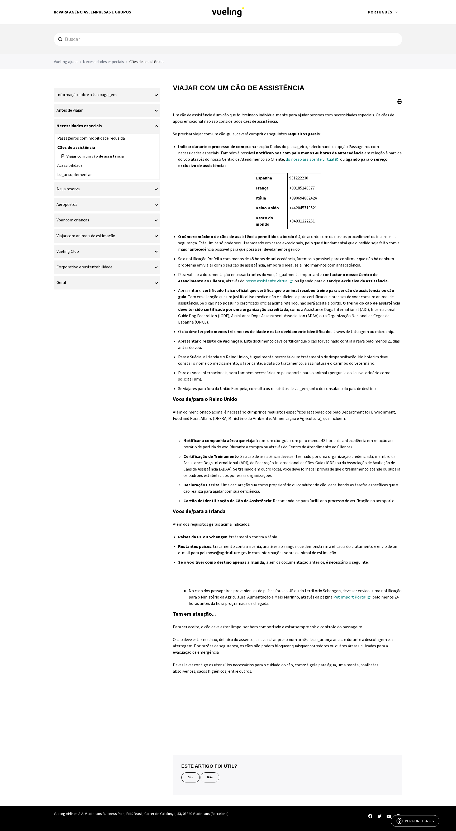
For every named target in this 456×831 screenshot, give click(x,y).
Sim (190, 777)
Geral (61, 283)
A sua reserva (68, 189)
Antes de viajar (69, 110)
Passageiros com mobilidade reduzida (91, 138)
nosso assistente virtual (267, 281)
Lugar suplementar (74, 175)
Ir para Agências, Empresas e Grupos (92, 12)
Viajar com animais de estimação (85, 236)
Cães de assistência (146, 62)
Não (210, 777)
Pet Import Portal (350, 597)
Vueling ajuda (66, 62)
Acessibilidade (70, 165)
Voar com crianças (72, 220)
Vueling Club (67, 251)
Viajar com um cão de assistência (95, 156)
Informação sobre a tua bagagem (86, 95)
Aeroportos (66, 204)
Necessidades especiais (103, 62)
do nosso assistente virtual (310, 159)
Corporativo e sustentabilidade (84, 267)
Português (380, 12)
